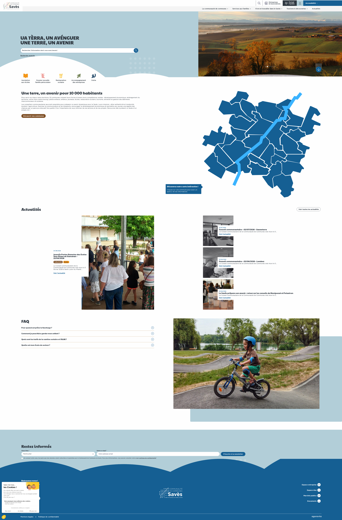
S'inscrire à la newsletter (233, 454)
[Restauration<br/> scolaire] (61, 76)
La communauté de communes (214, 9)
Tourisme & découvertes (296, 9)
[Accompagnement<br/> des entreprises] (79, 76)
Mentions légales (26, 517)
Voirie (93, 80)
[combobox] (77, 50)
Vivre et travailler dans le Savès (267, 9)
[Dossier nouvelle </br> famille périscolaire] (43, 76)
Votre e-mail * (102, 450)
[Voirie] (93, 76)
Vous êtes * (25, 450)
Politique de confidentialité (48, 517)
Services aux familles (240, 9)
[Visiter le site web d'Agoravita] (317, 517)
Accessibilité (310, 3)
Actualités (316, 9)
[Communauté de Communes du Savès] (11, 5)
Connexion (300, 3)
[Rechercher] (136, 50)
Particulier (27, 454)
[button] (265, 66)
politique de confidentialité (147, 458)
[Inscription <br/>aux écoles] (25, 76)
